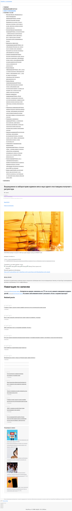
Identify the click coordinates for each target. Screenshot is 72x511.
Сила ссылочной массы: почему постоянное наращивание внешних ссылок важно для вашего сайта (17, 445)
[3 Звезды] (18, 266)
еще (20, 260)
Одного (34, 260)
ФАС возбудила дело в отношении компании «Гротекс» (17, 327)
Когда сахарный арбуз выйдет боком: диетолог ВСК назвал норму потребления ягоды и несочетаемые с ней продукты (16, 418)
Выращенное (17, 260)
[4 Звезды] (24, 266)
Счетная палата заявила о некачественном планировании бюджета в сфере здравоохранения (17, 474)
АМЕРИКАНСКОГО (10, 260)
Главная (6, 195)
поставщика (47, 260)
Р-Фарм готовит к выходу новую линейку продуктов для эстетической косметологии (25, 307)
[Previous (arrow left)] (1, 506)
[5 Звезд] (29, 266)
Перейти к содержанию (6, 1)
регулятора (52, 260)
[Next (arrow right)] (2, 506)
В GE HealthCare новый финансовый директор (15, 347)
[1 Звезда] (7, 266)
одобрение (38, 260)
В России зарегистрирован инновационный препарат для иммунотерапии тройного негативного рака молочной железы (33, 337)
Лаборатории (28, 260)
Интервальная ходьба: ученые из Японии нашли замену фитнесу (19, 357)
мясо (32, 260)
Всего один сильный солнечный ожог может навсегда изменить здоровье (22, 317)
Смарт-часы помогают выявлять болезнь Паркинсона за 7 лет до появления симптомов (17, 489)
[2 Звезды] (12, 266)
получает (43, 260)
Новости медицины (8, 196)
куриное (23, 260)
